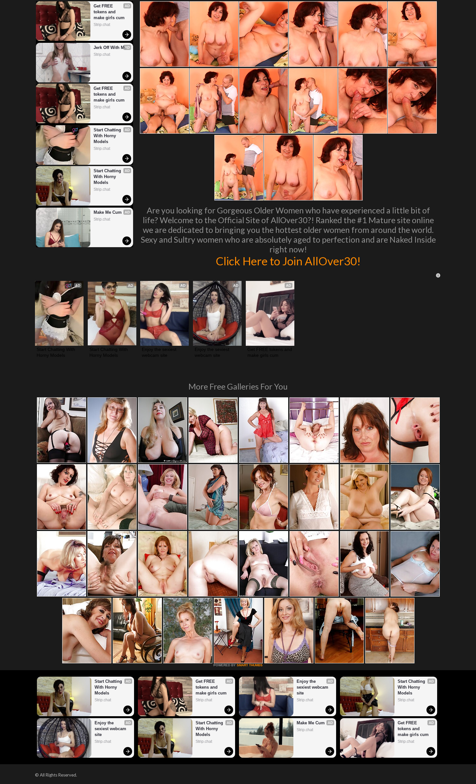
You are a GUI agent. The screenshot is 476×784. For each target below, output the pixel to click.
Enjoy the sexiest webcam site (160, 352)
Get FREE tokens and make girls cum (109, 12)
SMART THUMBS (250, 665)
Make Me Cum (108, 212)
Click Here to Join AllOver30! (288, 261)
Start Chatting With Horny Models (108, 135)
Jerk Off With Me (110, 47)
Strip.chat (102, 24)
